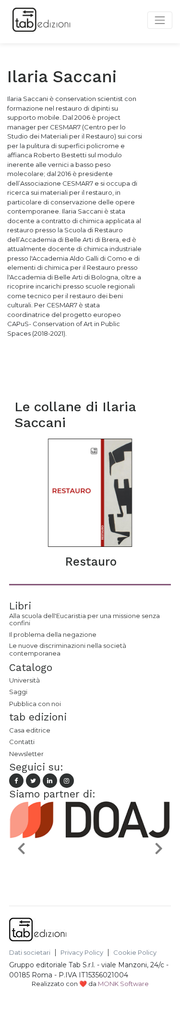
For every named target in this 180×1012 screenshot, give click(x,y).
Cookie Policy (134, 952)
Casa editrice (29, 730)
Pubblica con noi (35, 704)
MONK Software (123, 983)
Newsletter (26, 754)
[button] (21, 848)
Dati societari (29, 952)
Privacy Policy (81, 952)
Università (24, 680)
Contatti (22, 742)
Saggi (18, 692)
